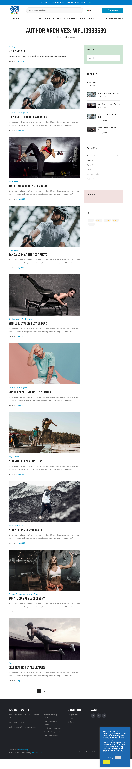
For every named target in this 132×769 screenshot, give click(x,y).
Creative (12, 112)
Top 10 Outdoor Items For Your (28, 186)
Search (117, 58)
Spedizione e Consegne (52, 728)
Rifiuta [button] (118, 757)
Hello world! (17, 51)
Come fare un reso (51, 736)
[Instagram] (99, 715)
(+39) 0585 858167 (19, 722)
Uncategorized (14, 47)
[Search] (29, 10)
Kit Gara (71, 722)
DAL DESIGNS (37, 752)
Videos (16, 250)
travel (107, 220)
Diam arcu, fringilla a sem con (28, 117)
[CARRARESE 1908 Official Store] (15, 9)
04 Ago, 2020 (20, 130)
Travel (16, 181)
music (98, 220)
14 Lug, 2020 (20, 612)
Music (16, 525)
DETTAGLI (88, 2)
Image (11, 181)
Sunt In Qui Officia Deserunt (27, 598)
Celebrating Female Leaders (27, 667)
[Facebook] (93, 715)
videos (91, 224)
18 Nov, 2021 (20, 61)
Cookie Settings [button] (108, 758)
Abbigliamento (73, 714)
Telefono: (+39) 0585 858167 (114, 18)
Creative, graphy (22, 112)
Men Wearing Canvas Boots (25, 530)
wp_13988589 (89, 30)
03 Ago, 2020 (20, 405)
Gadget (70, 718)
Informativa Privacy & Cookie (88, 752)
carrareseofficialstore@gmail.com (24, 727)
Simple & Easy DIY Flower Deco (28, 323)
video (115, 220)
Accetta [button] (106, 762)
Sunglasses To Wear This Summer (30, 392)
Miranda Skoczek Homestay (25, 461)
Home (59, 37)
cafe (91, 220)
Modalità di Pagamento (52, 732)
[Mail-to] (104, 715)
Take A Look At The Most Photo (28, 254)
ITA (90, 10)
